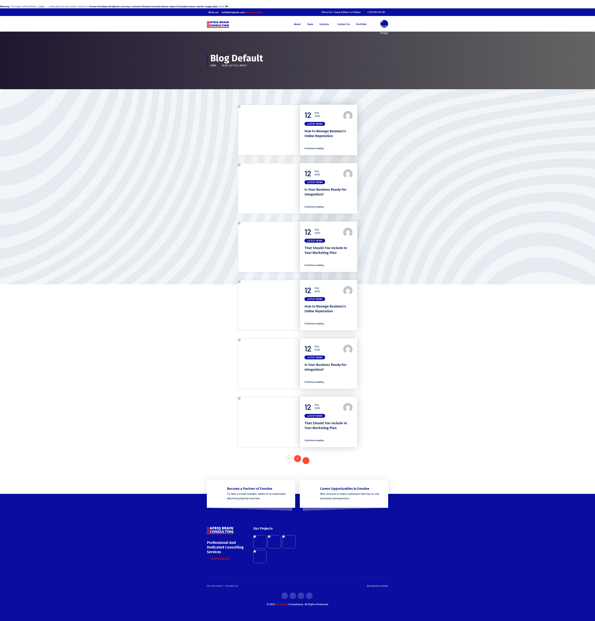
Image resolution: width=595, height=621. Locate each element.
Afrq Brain (282, 604)
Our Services (214, 585)
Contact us (343, 24)
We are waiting (253, 12)
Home (213, 65)
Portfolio (361, 24)
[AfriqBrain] (218, 23)
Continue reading (315, 148)
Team (310, 24)
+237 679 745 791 (376, 12)
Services (324, 24)
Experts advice (220, 558)
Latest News (314, 123)
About (297, 24)
